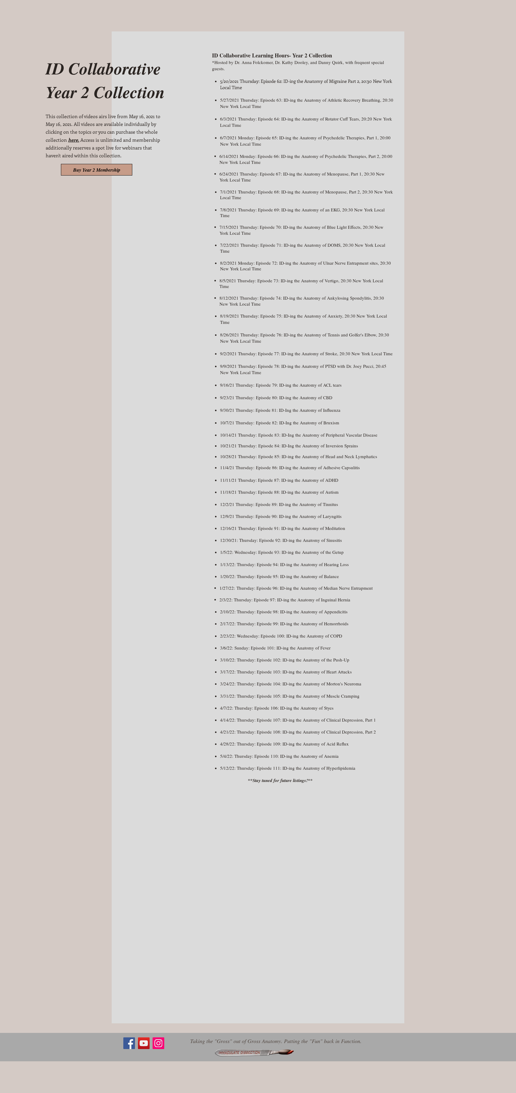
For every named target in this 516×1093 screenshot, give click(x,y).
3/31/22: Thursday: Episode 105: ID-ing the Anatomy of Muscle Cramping (290, 696)
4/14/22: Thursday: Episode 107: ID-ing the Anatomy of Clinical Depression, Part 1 (298, 720)
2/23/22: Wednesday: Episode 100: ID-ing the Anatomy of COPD (281, 636)
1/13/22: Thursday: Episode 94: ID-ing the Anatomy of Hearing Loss (284, 564)
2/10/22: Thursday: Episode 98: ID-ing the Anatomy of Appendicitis (284, 612)
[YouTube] (144, 1043)
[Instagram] (158, 1043)
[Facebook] (129, 1043)
